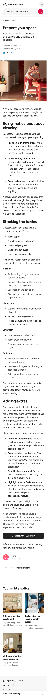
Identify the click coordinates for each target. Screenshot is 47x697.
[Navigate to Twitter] (9, 685)
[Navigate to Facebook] (4, 685)
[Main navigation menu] (41, 4)
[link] (4, 53)
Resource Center (16, 4)
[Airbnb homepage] (5, 4)
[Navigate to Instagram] (13, 685)
